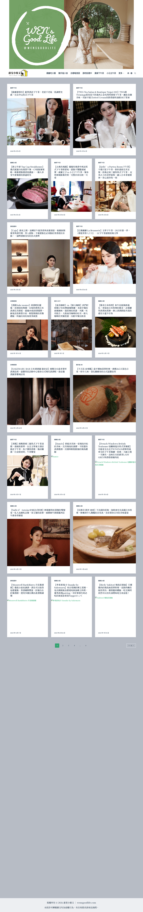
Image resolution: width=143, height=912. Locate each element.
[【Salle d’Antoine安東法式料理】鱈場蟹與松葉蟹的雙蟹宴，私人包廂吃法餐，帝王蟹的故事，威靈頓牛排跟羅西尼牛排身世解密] (38, 542)
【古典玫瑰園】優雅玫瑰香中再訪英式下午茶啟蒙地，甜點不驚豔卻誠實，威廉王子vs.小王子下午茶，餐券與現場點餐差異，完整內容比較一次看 (71, 172)
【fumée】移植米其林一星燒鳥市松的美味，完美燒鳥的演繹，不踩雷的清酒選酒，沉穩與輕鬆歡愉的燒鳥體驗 (71, 447)
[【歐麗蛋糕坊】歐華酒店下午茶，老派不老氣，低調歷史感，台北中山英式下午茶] (38, 121)
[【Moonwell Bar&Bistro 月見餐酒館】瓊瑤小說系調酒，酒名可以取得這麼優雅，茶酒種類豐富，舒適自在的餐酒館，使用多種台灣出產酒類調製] (27, 614)
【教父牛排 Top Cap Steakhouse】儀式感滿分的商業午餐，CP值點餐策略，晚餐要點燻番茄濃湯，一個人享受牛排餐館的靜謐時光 (27, 170)
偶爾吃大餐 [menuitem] (51, 73)
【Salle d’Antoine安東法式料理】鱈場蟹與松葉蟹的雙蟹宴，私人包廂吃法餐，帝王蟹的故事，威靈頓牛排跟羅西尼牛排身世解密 (37, 512)
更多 (120, 73)
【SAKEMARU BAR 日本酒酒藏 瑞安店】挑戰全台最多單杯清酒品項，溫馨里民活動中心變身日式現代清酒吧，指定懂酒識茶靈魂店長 (38, 371)
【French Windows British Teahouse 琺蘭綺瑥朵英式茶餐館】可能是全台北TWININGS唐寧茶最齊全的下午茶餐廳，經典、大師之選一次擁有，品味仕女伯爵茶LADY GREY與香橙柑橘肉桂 (115, 450)
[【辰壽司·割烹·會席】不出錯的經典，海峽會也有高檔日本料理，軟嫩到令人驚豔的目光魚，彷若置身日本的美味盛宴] (104, 539)
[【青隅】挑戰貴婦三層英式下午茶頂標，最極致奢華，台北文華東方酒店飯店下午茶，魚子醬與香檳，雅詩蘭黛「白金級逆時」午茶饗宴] (27, 470)
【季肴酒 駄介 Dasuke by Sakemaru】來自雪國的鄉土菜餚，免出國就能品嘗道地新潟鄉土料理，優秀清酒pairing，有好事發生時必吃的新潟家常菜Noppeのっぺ (71, 590)
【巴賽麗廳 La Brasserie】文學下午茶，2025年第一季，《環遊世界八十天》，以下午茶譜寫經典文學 (103, 232)
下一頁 (130, 645)
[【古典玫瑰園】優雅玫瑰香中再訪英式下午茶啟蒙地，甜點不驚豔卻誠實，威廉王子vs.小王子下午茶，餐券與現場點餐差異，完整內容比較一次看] (71, 196)
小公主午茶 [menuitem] (111, 73)
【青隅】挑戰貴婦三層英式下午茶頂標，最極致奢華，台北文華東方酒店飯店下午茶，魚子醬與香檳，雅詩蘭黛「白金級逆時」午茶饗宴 (27, 447)
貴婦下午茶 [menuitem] (99, 73)
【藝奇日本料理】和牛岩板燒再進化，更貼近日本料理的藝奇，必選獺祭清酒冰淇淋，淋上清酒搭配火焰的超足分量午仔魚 (115, 309)
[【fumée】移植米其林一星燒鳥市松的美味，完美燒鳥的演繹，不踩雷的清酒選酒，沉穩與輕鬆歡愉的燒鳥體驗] (71, 470)
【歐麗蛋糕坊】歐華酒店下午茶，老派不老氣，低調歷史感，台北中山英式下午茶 (36, 93)
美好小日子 (57, 301)
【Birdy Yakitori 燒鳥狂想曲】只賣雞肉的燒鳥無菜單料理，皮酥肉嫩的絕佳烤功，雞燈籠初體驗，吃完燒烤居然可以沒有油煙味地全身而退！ (115, 588)
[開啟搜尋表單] (135, 73)
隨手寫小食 (79, 365)
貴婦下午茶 (13, 88)
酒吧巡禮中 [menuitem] (87, 73)
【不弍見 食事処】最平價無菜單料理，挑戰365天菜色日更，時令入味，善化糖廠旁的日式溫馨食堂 (102, 370)
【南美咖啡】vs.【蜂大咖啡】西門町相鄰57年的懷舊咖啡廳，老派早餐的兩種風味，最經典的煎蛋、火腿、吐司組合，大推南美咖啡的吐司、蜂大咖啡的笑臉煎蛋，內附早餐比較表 (71, 311)
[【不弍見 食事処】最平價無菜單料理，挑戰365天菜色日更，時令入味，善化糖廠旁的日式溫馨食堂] (104, 398)
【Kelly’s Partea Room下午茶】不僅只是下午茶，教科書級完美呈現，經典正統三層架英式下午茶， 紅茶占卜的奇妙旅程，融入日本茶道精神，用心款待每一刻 (115, 172)
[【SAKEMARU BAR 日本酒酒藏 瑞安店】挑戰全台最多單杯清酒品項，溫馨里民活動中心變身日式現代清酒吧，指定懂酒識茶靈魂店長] (38, 401)
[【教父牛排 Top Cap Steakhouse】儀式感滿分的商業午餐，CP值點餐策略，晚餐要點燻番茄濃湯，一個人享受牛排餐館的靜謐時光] (27, 193)
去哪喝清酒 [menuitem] (75, 73)
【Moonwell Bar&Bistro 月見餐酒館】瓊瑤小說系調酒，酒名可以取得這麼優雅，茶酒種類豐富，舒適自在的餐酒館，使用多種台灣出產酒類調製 (27, 590)
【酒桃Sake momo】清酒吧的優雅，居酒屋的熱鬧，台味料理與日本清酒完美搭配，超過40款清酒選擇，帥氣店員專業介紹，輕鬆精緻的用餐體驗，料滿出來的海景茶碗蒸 (27, 311)
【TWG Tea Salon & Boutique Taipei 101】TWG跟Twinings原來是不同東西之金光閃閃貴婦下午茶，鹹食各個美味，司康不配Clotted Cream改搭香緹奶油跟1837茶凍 (104, 94)
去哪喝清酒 (13, 301)
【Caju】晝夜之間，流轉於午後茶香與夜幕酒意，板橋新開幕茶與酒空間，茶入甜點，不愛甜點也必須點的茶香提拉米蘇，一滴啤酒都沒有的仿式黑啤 (37, 233)
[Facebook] (128, 73)
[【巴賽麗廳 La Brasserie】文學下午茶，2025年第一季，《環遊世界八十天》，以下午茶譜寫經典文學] (104, 260)
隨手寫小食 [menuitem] (63, 73)
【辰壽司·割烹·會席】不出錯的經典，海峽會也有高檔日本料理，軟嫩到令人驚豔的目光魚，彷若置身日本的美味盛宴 (104, 511)
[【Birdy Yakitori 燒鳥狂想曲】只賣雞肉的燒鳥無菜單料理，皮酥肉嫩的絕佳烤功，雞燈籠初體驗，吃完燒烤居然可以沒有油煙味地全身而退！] (115, 611)
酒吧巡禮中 (13, 226)
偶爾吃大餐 (13, 162)
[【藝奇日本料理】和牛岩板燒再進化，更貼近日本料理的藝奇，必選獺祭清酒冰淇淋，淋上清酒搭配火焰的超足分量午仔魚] (115, 332)
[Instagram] (131, 73)
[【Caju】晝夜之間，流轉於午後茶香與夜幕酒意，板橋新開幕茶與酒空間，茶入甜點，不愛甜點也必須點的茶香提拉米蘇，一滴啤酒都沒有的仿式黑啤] (38, 263)
